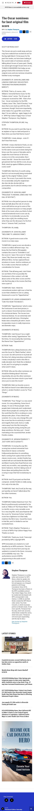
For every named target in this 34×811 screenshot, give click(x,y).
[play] (3, 809)
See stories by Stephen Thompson (19, 622)
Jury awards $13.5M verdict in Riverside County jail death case (15, 703)
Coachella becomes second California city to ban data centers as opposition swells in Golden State (16, 662)
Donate (28, 3)
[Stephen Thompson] (6, 573)
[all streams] (31, 808)
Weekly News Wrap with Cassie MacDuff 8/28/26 (15, 671)
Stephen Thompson (13, 29)
